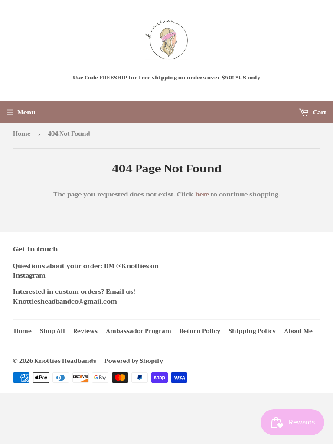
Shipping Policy (252, 331)
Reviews (85, 331)
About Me (298, 331)
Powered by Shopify (133, 361)
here (202, 194)
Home (22, 134)
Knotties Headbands (65, 361)
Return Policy (200, 331)
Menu (26, 112)
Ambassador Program (138, 331)
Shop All (52, 331)
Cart (318, 112)
